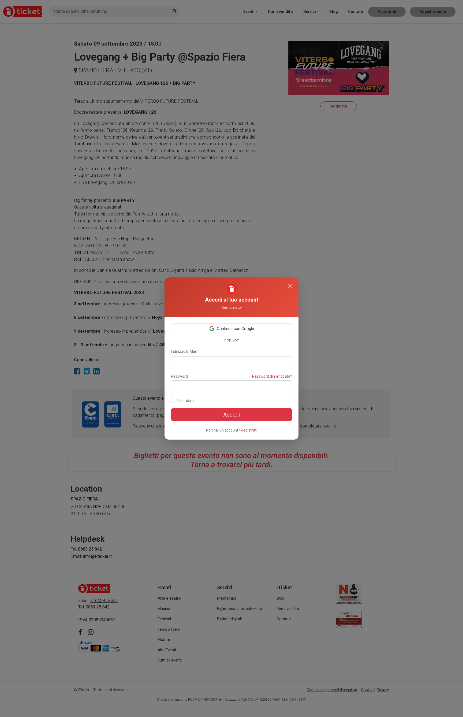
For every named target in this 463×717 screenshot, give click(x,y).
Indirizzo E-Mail (184, 351)
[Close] (290, 286)
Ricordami (186, 401)
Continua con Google (235, 328)
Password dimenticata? (272, 376)
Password (179, 376)
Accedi (231, 414)
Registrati (249, 430)
